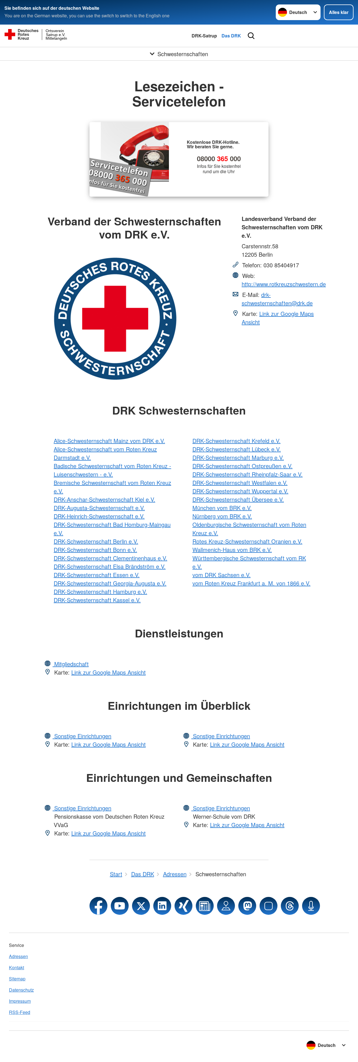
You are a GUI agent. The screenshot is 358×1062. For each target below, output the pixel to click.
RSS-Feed (19, 1012)
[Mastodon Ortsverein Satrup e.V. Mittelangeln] (247, 906)
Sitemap (17, 978)
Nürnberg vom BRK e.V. (222, 516)
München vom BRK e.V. (222, 508)
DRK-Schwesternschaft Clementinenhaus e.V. (110, 558)
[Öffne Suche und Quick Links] (251, 35)
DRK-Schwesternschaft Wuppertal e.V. (240, 491)
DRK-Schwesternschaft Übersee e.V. (238, 499)
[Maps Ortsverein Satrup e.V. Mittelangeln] (226, 906)
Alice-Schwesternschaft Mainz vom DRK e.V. (109, 441)
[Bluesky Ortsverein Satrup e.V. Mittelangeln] (268, 906)
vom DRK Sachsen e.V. (221, 575)
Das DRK (231, 35)
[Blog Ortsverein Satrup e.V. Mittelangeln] (205, 906)
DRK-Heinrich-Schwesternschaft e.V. (99, 516)
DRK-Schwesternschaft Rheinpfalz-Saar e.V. (247, 474)
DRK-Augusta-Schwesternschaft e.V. (99, 508)
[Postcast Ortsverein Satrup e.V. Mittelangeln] (311, 906)
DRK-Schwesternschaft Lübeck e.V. (236, 449)
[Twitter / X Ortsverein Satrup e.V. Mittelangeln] (141, 906)
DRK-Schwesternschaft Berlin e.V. (96, 541)
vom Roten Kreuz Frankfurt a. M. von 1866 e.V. (251, 583)
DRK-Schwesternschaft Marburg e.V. (238, 457)
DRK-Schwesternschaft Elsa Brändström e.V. (110, 566)
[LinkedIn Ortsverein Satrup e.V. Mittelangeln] (162, 906)
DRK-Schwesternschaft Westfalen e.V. (240, 482)
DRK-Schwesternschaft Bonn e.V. (95, 550)
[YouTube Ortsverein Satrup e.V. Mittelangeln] (120, 906)
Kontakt (16, 967)
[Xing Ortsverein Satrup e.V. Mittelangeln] (183, 906)
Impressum (20, 1001)
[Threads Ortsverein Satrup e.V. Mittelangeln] (290, 906)
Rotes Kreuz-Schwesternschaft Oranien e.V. (247, 541)
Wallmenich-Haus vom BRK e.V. (232, 550)
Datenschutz (21, 990)
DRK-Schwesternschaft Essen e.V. (97, 575)
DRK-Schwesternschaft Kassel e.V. (97, 600)
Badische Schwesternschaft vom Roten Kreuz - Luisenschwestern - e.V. (112, 470)
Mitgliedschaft (71, 664)
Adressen (18, 956)
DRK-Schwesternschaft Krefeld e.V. (236, 441)
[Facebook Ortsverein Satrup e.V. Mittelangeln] (98, 906)
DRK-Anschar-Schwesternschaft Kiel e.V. (104, 499)
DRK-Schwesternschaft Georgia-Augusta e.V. (110, 583)
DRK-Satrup (204, 35)
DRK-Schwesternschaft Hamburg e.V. (100, 591)
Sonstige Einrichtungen (82, 736)
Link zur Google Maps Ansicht (108, 672)
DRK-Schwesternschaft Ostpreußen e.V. (242, 466)
